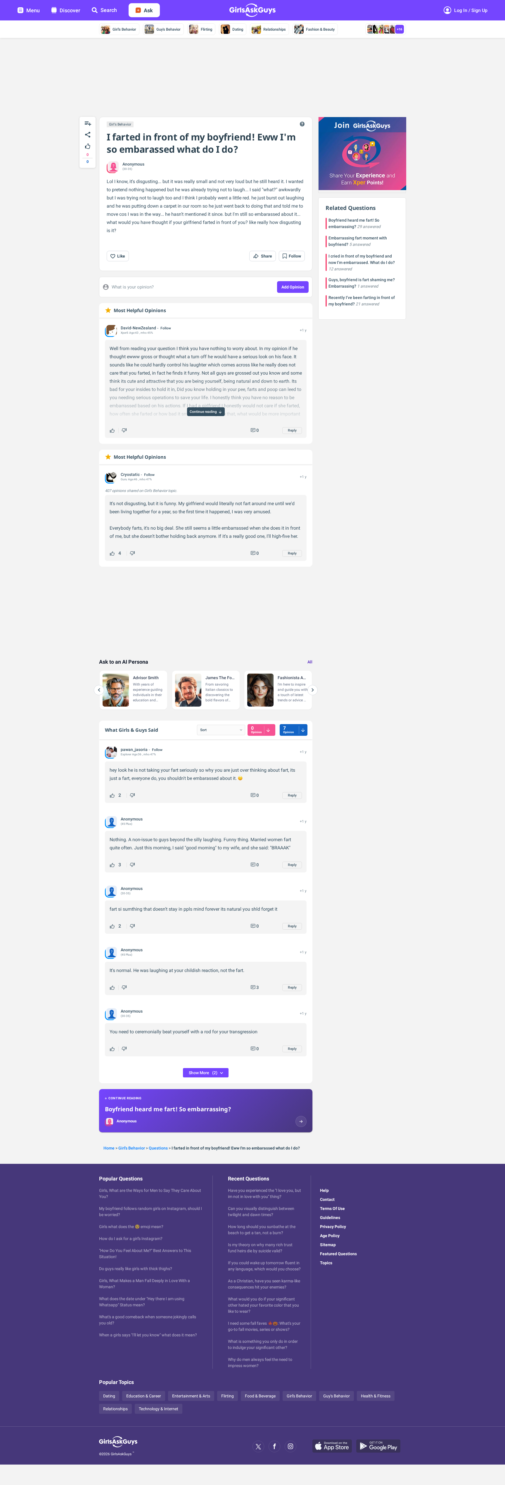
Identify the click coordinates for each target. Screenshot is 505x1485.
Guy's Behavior (168, 29)
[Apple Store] (334, 1446)
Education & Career (143, 1396)
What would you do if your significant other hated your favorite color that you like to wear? (263, 1305)
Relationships (274, 29)
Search (109, 10)
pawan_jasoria (134, 749)
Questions (158, 1148)
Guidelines (330, 1217)
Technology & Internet (158, 1408)
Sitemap (328, 1244)
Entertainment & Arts (191, 1396)
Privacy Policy (333, 1226)
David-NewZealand (138, 328)
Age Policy (330, 1235)
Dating (237, 29)
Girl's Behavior (124, 29)
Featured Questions (338, 1253)
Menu (33, 10)
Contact (327, 1199)
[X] (258, 1446)
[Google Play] (380, 1446)
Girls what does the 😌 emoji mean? (131, 1226)
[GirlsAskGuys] (118, 1446)
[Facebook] (274, 1446)
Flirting (206, 29)
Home (109, 1148)
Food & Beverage (260, 1396)
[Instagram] (290, 1446)
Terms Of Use (332, 1208)
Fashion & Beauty (320, 29)
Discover (70, 10)
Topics (326, 1262)
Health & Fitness (375, 1396)
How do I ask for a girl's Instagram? (130, 1238)
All (309, 662)
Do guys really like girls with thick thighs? (135, 1268)
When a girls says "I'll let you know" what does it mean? (148, 1335)
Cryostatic (130, 474)
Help (324, 1190)
